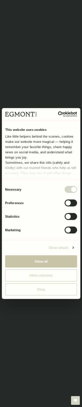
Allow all (41, 261)
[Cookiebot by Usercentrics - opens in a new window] (58, 114)
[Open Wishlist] (75, 400)
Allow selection (41, 275)
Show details (58, 248)
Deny (41, 289)
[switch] (71, 202)
